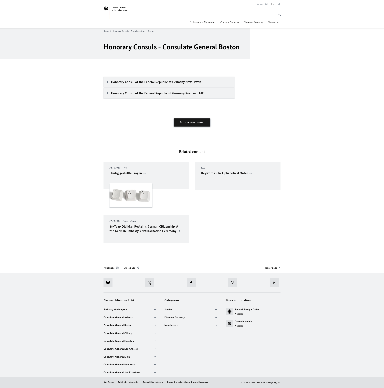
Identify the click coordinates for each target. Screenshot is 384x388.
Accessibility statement (153, 382)
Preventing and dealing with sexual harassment (188, 382)
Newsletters (274, 22)
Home (106, 31)
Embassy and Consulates (203, 22)
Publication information (128, 382)
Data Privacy (109, 382)
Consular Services (229, 22)
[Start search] (278, 13)
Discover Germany (253, 22)
